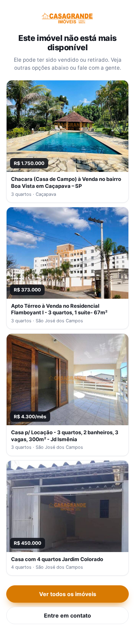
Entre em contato (67, 615)
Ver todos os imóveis (67, 594)
